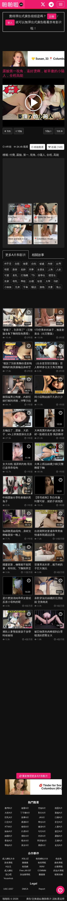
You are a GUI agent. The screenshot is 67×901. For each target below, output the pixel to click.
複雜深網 (58, 874)
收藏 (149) (57, 147)
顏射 (15, 269)
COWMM (42, 870)
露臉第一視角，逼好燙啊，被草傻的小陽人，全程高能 (33, 73)
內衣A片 (42, 835)
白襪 (31, 281)
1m (8, 131)
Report (42, 888)
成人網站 (8, 870)
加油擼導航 (25, 874)
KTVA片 (8, 826)
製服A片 (58, 812)
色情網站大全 (42, 858)
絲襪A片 (8, 835)
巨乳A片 (8, 817)
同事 (31, 269)
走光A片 (58, 845)
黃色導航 (8, 862)
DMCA (25, 888)
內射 (50, 263)
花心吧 (8, 874)
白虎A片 (25, 831)
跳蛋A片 (58, 807)
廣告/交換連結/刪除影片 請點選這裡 (45, 898)
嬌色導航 (58, 862)
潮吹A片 (25, 835)
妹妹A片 (8, 831)
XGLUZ (25, 858)
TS (33, 275)
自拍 (33, 263)
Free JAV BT (25, 870)
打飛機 (24, 275)
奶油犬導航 (58, 870)
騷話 (33, 287)
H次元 (8, 866)
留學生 (41, 275)
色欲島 (58, 858)
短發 (39, 281)
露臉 (19, 155)
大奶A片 (8, 812)
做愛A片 (25, 807)
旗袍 (42, 287)
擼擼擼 (25, 862)
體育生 (52, 275)
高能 (56, 155)
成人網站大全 (8, 858)
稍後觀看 (38, 147)
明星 (6, 269)
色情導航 (42, 862)
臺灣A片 (8, 807)
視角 (33, 155)
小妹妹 (8, 287)
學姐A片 (8, 845)
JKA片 (42, 817)
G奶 (56, 281)
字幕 (25, 287)
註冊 (51, 16)
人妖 (58, 269)
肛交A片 (58, 821)
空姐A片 (42, 807)
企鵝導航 (58, 866)
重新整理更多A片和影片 (34, 776)
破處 (42, 263)
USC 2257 (8, 888)
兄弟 (17, 287)
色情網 (25, 866)
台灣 (58, 263)
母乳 (15, 281)
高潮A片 (25, 821)
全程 (49, 155)
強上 (58, 287)
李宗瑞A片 (42, 840)
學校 (23, 281)
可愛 (6, 275)
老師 (23, 269)
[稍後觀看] (60, 890)
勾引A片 (42, 831)
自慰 (17, 263)
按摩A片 (25, 817)
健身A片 (42, 826)
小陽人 (41, 155)
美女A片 (25, 845)
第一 (26, 155)
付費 (12, 155)
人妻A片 (58, 826)
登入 (10, 22)
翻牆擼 (42, 874)
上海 (50, 269)
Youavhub (8, 878)
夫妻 (50, 287)
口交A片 (8, 821)
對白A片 (42, 812)
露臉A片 (58, 835)
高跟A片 (42, 845)
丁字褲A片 (25, 812)
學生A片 (42, 821)
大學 (48, 281)
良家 (6, 281)
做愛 (25, 263)
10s (19, 131)
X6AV (41, 866)
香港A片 (8, 840)
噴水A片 (25, 840)
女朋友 (40, 269)
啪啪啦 (6, 898)
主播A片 (58, 840)
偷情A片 (25, 826)
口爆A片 (58, 817)
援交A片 (58, 831)
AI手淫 (7, 263)
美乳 (15, 275)
